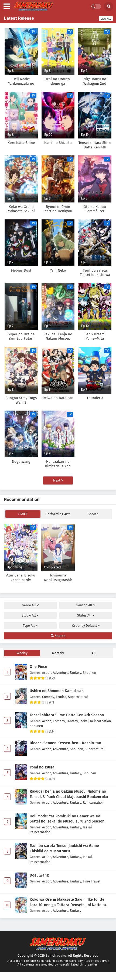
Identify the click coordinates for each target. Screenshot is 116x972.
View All (106, 18)
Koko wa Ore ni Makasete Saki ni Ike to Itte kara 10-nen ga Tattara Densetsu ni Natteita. (68, 902)
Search (59, 636)
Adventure (60, 673)
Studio (29, 615)
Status (84, 615)
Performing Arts (57, 514)
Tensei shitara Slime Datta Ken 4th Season (67, 715)
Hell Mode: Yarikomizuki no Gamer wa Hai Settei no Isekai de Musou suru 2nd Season (67, 819)
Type (29, 626)
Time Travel (91, 881)
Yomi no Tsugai (43, 767)
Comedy (48, 697)
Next (57, 480)
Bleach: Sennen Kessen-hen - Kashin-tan (65, 743)
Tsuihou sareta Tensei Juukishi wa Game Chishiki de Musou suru (64, 848)
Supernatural (78, 697)
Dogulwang (39, 875)
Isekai (84, 721)
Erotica (61, 697)
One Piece (38, 666)
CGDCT (23, 514)
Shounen (89, 673)
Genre (29, 605)
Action (46, 673)
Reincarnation (100, 721)
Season (84, 605)
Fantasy (75, 673)
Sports (93, 514)
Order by (84, 626)
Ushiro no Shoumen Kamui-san (57, 691)
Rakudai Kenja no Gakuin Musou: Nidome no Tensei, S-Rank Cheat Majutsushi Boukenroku (69, 794)
